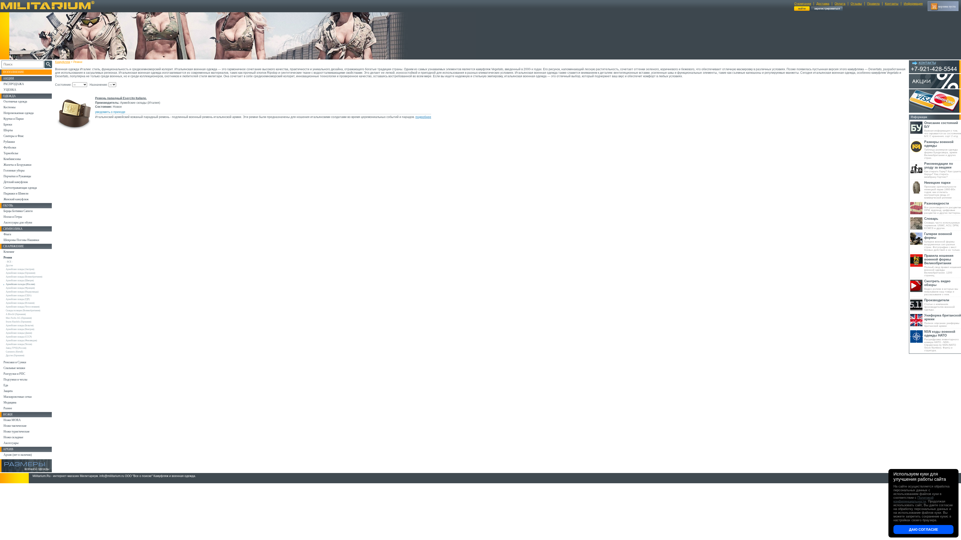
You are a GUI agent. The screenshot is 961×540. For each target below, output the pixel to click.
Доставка (822, 4)
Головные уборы (14, 170)
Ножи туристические (17, 431)
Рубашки (9, 142)
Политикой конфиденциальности (913, 499)
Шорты (8, 130)
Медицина (10, 402)
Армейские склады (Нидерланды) (22, 291)
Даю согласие (923, 530)
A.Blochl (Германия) (16, 314)
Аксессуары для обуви (18, 222)
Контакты (891, 4)
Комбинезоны (12, 159)
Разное (8, 408)
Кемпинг (9, 252)
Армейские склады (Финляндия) (21, 340)
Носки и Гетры (13, 216)
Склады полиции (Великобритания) (23, 310)
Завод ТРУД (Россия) (16, 348)
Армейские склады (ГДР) (18, 299)
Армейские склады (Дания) (19, 333)
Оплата (840, 4)
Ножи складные (13, 437)
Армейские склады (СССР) (19, 337)
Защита (8, 391)
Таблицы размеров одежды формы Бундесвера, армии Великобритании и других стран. (941, 149)
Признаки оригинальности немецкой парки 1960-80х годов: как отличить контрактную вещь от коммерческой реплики (940, 190)
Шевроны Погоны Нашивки (21, 240)
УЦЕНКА (10, 90)
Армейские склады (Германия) (20, 273)
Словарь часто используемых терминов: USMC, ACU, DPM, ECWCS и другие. (942, 223)
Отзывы (856, 4)
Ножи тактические (15, 426)
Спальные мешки (14, 368)
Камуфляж (62, 62)
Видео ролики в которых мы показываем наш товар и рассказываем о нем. (941, 287)
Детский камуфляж (16, 182)
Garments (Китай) (14, 351)
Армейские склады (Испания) (20, 303)
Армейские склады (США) (19, 295)
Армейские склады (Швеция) (20, 280)
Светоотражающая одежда (20, 188)
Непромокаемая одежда (19, 113)
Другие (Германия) (15, 355)
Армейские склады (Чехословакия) (23, 307)
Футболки (10, 147)
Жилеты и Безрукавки (17, 164)
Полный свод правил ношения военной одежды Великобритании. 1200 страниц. (942, 265)
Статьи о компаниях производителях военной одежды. (939, 304)
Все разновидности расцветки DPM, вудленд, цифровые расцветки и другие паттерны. (942, 208)
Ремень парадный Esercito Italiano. (121, 98)
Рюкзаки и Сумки (15, 362)
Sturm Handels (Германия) (18, 321)
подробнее (423, 117)
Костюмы (10, 107)
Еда (6, 385)
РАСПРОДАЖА (14, 84)
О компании (802, 4)
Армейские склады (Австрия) (20, 269)
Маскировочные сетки (18, 396)
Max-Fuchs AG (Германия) (19, 318)
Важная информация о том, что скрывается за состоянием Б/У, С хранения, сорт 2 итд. (942, 129)
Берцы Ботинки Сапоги (18, 211)
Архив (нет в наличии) (18, 454)
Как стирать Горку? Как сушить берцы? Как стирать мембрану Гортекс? (942, 170)
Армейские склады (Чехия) (19, 344)
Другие (9, 265)
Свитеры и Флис (14, 136)
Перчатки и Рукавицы (17, 176)
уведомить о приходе (110, 112)
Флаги (7, 234)
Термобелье (11, 153)
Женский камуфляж (16, 199)
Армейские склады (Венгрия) (20, 329)
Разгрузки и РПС (14, 374)
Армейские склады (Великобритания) (24, 277)
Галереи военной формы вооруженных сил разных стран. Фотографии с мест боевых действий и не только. (942, 241)
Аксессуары (11, 443)
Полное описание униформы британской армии (942, 320)
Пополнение (13, 72)
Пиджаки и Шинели (16, 193)
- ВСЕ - (9, 261)
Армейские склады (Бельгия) (20, 325)
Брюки (8, 124)
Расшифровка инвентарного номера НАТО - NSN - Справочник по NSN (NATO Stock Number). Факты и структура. (941, 341)
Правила (873, 4)
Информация (913, 4)
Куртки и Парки (14, 118)
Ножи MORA (12, 420)
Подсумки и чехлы (15, 379)
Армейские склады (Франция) (20, 288)
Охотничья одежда (15, 101)
